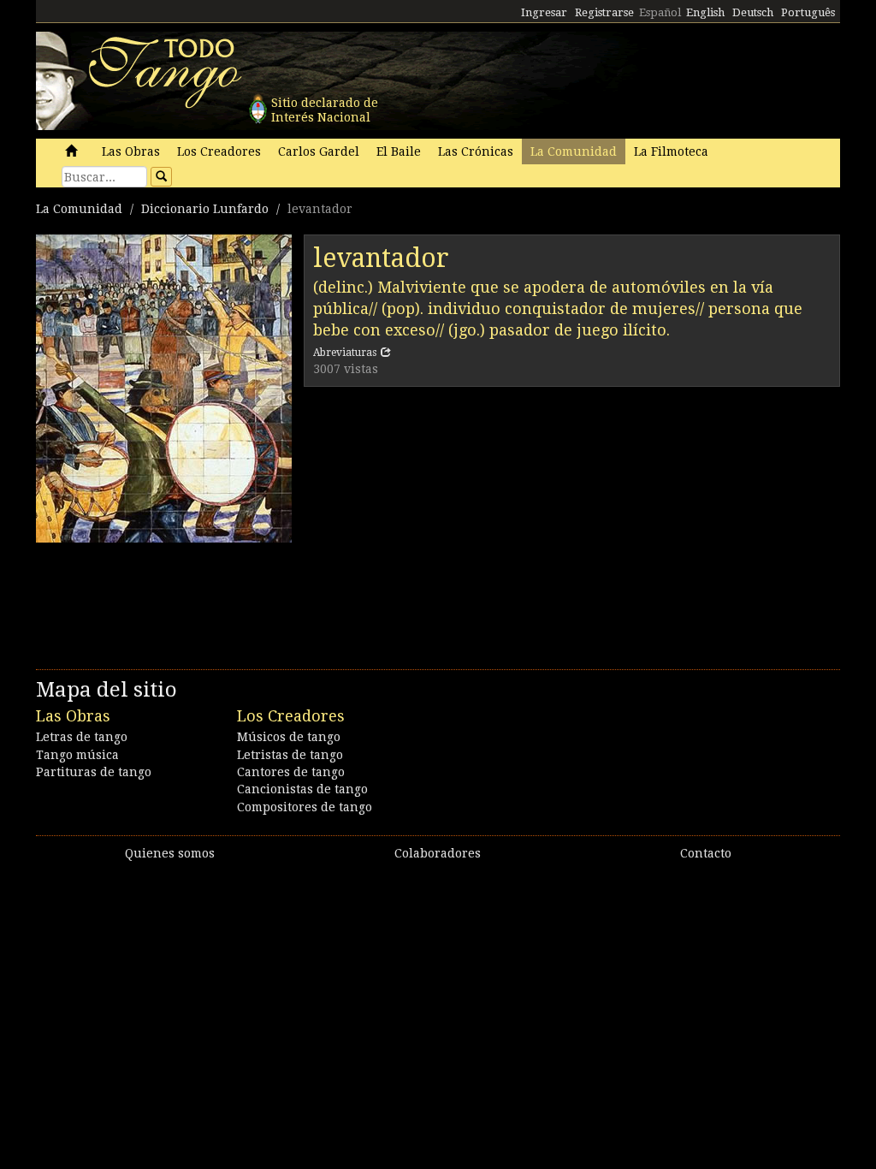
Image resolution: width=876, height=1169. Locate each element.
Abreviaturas (344, 353)
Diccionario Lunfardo (205, 209)
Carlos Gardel (318, 151)
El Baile (398, 151)
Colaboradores (437, 853)
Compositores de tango (304, 807)
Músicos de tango (288, 737)
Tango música (77, 755)
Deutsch (752, 12)
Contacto (705, 853)
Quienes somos (170, 853)
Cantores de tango (291, 772)
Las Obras (131, 151)
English (705, 12)
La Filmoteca (671, 151)
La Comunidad (573, 151)
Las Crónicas (475, 151)
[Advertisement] (572, 524)
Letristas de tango (290, 755)
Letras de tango (81, 737)
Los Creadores (219, 151)
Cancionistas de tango (302, 789)
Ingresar (544, 12)
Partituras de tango (93, 772)
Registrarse (604, 12)
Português (808, 12)
